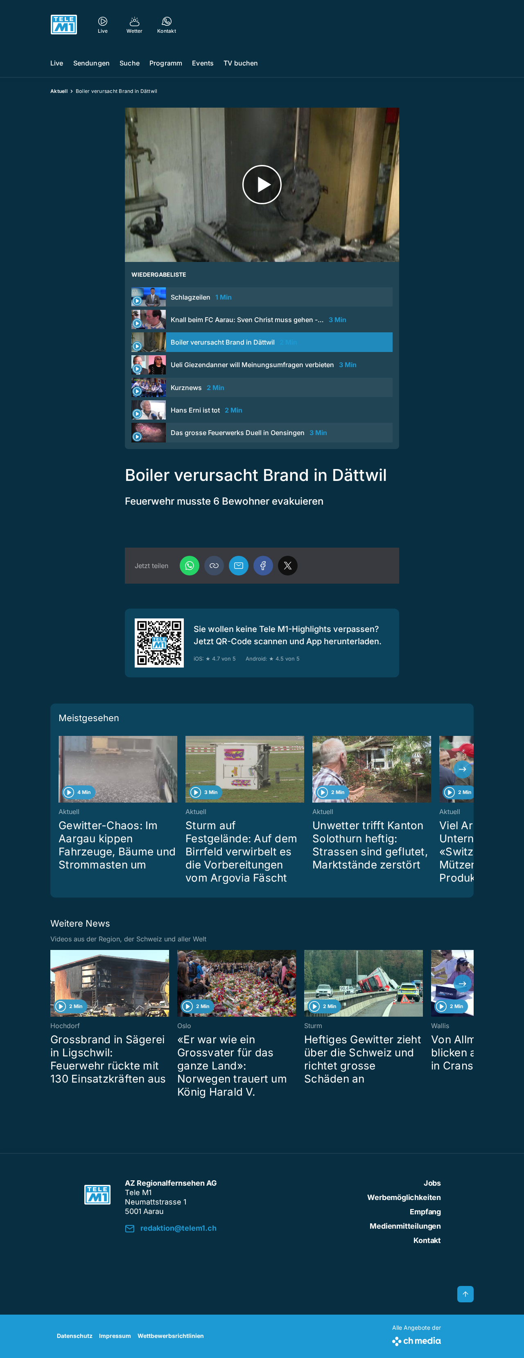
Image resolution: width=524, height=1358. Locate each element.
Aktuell (59, 91)
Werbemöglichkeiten (404, 1197)
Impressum (115, 1335)
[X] (288, 565)
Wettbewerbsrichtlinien (171, 1335)
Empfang (425, 1211)
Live (56, 63)
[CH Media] (416, 1340)
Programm (165, 63)
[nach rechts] (463, 769)
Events (203, 63)
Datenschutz (75, 1335)
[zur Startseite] (64, 24)
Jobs (432, 1183)
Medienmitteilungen (405, 1226)
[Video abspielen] (262, 185)
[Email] (238, 565)
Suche (130, 63)
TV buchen (241, 63)
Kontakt (427, 1240)
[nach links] (61, 769)
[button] (214, 565)
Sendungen (91, 63)
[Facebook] (263, 565)
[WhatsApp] (189, 565)
